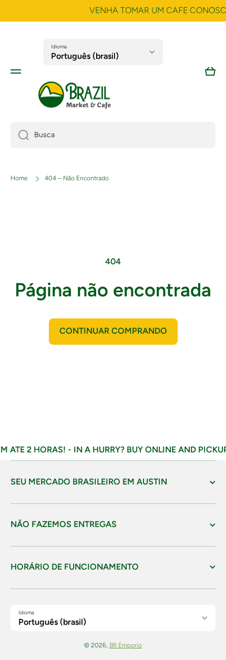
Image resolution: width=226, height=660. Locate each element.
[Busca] (20, 135)
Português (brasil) (85, 56)
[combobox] (113, 135)
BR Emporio (125, 645)
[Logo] (74, 95)
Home (19, 178)
